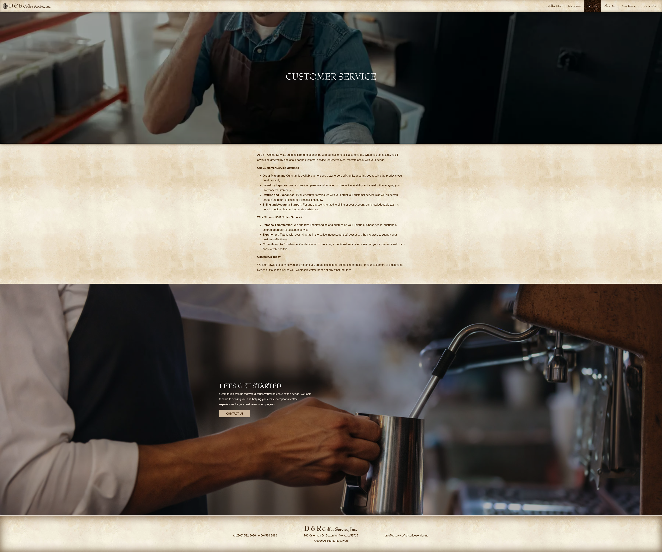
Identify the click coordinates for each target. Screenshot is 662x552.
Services (592, 5)
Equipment (574, 5)
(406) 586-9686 (267, 535)
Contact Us (650, 5)
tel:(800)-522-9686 (245, 535)
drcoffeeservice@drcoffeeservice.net (407, 535)
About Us (609, 5)
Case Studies (629, 5)
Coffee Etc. (554, 5)
